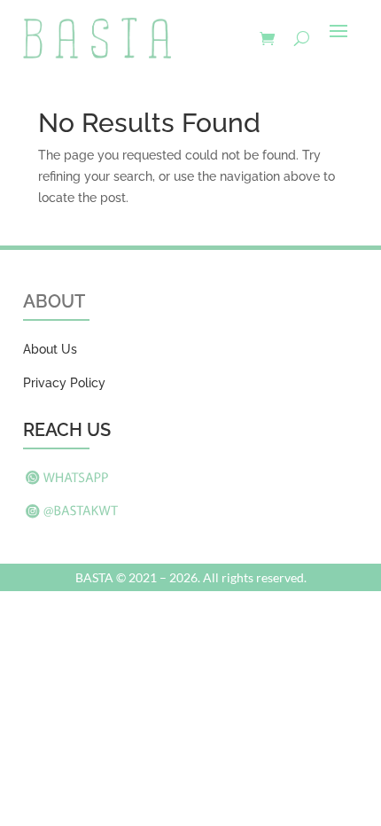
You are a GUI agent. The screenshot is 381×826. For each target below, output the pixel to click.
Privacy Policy (64, 383)
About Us (50, 349)
